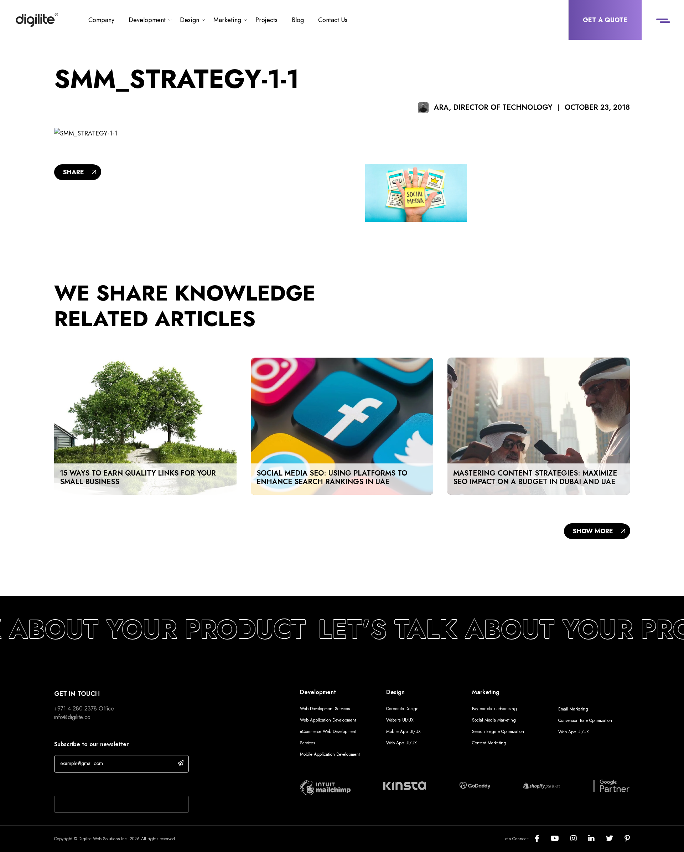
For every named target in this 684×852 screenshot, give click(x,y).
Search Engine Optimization (498, 731)
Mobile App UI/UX (403, 731)
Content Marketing (489, 743)
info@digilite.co (72, 717)
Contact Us (332, 20)
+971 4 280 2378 (75, 708)
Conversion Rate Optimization (585, 720)
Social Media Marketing (494, 720)
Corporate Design (402, 708)
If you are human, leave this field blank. (108, 785)
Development (147, 20)
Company (101, 20)
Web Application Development (328, 720)
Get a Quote (605, 20)
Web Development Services (325, 708)
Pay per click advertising (494, 708)
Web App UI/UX (401, 743)
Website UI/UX (400, 720)
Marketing (227, 20)
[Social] (543, 838)
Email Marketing (573, 709)
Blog (298, 20)
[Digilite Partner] (325, 787)
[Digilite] (36, 20)
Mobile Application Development (330, 754)
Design (189, 20)
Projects (266, 20)
